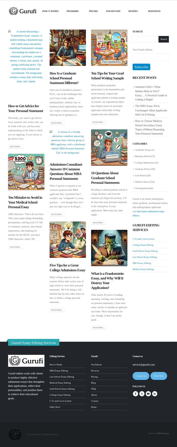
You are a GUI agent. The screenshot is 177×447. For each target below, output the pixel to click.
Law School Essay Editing (145, 257)
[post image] (26, 64)
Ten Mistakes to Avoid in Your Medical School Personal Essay (25, 202)
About (94, 395)
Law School (140, 175)
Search (138, 31)
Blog (93, 383)
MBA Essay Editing (142, 263)
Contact (95, 401)
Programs (72, 11)
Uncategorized (142, 188)
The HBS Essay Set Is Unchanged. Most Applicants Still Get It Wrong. (151, 110)
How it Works (56, 364)
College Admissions (144, 162)
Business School (143, 156)
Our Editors (113, 11)
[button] (10, 18)
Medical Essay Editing (143, 269)
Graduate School (143, 169)
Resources (154, 11)
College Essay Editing (143, 245)
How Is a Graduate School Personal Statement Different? (64, 78)
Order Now (159, 376)
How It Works (50, 11)
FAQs (93, 389)
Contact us (141, 376)
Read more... (15, 147)
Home (94, 407)
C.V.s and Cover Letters (143, 239)
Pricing (93, 11)
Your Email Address (142, 49)
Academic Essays (143, 150)
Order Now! (55, 407)
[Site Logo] (23, 11)
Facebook (135, 393)
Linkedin (154, 393)
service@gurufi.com (144, 364)
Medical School (142, 182)
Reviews (133, 11)
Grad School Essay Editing (145, 251)
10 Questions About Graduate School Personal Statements (105, 178)
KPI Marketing (163, 433)
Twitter (142, 393)
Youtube (148, 393)
